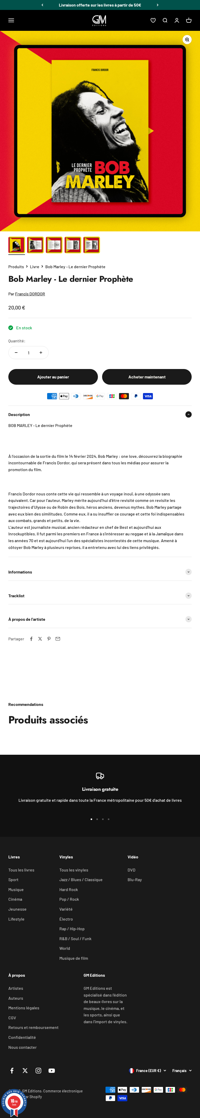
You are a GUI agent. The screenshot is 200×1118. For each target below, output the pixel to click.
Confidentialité (22, 1037)
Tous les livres (21, 869)
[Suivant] (158, 5)
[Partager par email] (57, 638)
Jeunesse (17, 908)
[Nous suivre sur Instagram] (38, 1070)
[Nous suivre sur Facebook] (11, 1070)
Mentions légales (23, 1007)
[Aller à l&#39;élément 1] (16, 246)
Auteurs (15, 998)
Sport (13, 879)
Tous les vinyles (73, 869)
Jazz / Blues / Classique (81, 879)
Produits (16, 266)
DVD (131, 869)
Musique (16, 889)
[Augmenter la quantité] (40, 352)
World (64, 948)
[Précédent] (42, 5)
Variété (66, 908)
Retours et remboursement (33, 1027)
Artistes (15, 988)
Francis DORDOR (30, 293)
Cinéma (15, 899)
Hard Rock (68, 889)
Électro (66, 918)
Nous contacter (22, 1047)
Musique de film (73, 958)
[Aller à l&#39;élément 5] (91, 246)
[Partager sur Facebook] (31, 638)
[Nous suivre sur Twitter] (25, 1070)
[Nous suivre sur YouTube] (51, 1070)
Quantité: (17, 340)
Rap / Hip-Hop (72, 928)
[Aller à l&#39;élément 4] (73, 246)
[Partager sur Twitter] (40, 638)
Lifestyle (16, 918)
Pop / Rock (69, 899)
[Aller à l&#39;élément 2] (35, 246)
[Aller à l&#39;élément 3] (54, 246)
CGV (12, 1017)
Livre (34, 266)
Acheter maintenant (147, 376)
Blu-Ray (135, 879)
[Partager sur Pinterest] (49, 638)
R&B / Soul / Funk (75, 938)
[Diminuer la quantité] (16, 352)
